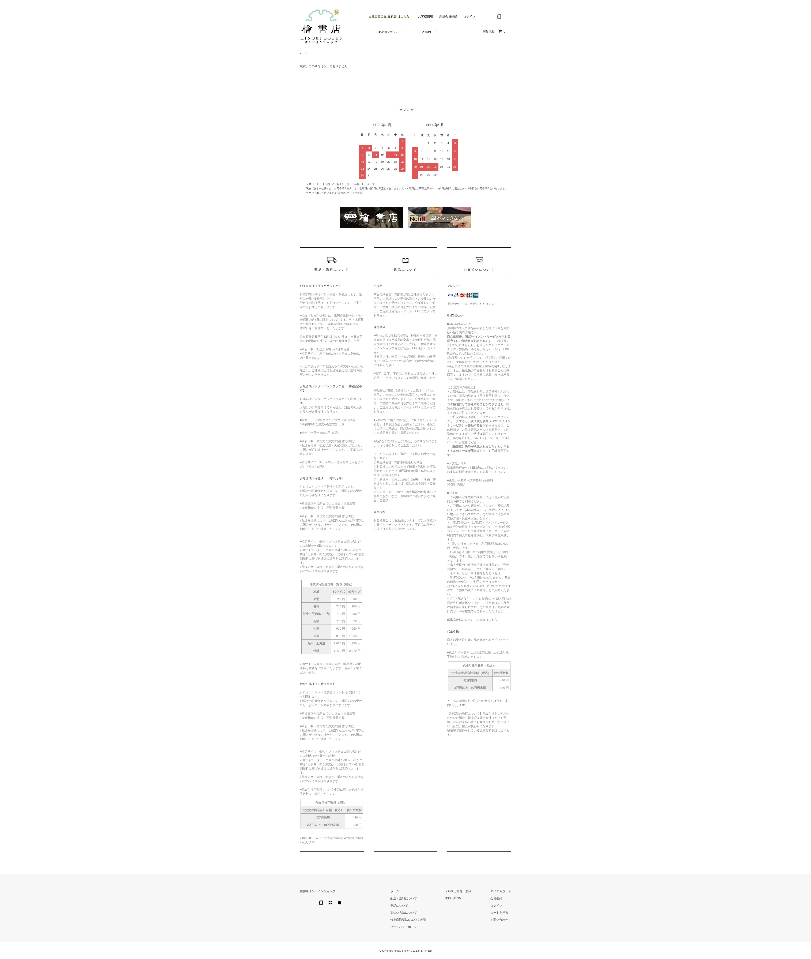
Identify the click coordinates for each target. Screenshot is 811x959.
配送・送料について (403, 898)
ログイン (469, 16)
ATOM (457, 898)
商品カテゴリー (388, 32)
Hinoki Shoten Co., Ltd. (407, 950)
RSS (448, 898)
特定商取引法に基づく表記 (408, 919)
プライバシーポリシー (405, 927)
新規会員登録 (448, 16)
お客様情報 (425, 16)
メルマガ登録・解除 (458, 891)
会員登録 (496, 898)
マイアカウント (500, 891)
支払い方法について (403, 912)
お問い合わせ (499, 919)
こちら (493, 619)
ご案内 (426, 32)
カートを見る (499, 912)
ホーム (304, 53)
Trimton (427, 950)
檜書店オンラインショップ (317, 891)
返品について (399, 905)
